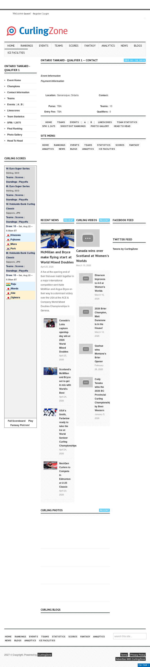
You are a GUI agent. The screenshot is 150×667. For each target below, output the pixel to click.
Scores (74, 45)
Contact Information (18, 92)
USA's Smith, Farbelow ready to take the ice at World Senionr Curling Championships (68, 428)
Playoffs (23, 181)
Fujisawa (15, 239)
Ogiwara (15, 297)
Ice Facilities (16, 52)
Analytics (108, 45)
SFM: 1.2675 (14, 122)
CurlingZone (44, 654)
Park (13, 248)
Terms (124, 654)
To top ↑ (143, 665)
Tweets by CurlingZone (125, 249)
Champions (13, 86)
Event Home (14, 80)
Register (37, 13)
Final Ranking (14, 128)
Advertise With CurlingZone (130, 659)
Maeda (14, 288)
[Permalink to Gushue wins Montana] (86, 348)
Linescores (13, 110)
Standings (11, 181)
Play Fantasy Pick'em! (21, 423)
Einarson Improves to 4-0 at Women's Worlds (100, 282)
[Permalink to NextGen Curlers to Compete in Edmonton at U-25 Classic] (50, 465)
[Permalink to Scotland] (50, 371)
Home (11, 45)
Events (43, 45)
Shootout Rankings (73, 126)
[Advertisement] (20, 358)
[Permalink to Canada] (50, 322)
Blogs (138, 45)
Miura (14, 244)
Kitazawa (16, 235)
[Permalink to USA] (50, 412)
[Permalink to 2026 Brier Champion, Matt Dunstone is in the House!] (86, 311)
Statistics (103, 144)
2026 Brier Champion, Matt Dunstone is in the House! (101, 318)
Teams (58, 45)
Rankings (27, 45)
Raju (13, 284)
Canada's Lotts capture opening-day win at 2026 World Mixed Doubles (64, 336)
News (124, 45)
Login (46, 13)
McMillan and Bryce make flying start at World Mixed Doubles (57, 257)
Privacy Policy (137, 654)
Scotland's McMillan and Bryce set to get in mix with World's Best (65, 381)
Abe (13, 293)
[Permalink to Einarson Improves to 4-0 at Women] (86, 278)
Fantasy (90, 45)
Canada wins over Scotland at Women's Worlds (92, 255)
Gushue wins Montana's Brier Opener (100, 353)
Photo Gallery (14, 134)
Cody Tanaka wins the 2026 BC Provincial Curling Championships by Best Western (103, 394)
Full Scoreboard (16, 421)
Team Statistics (15, 116)
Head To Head (15, 140)
